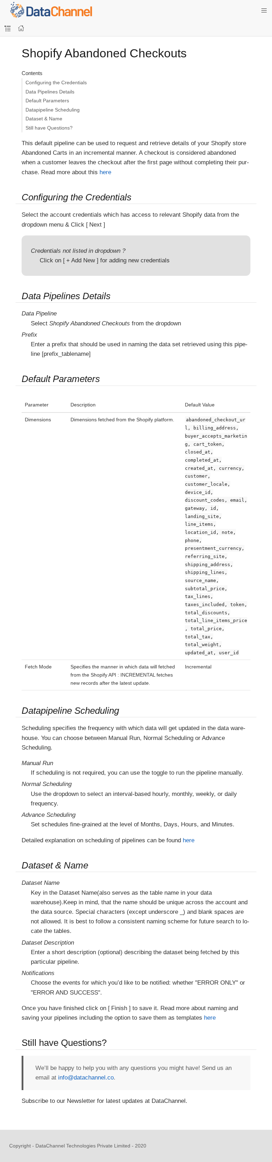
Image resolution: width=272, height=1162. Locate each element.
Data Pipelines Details (50, 92)
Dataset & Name (44, 118)
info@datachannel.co (86, 1077)
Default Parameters (47, 100)
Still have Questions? (49, 128)
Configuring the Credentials (56, 82)
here (105, 172)
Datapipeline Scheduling (53, 110)
